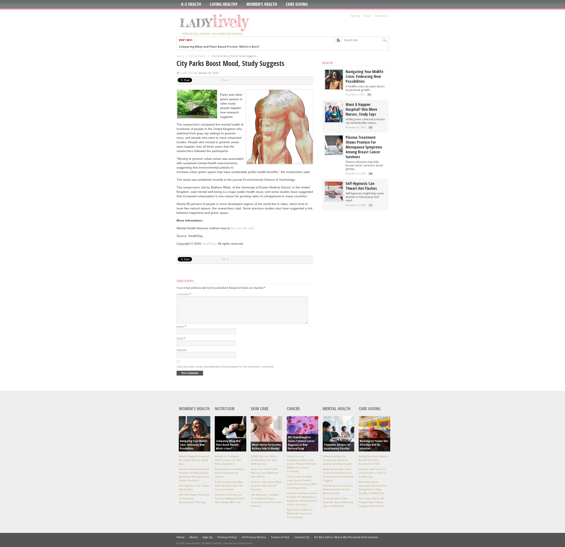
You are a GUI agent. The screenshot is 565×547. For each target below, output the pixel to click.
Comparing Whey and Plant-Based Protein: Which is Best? (228, 444)
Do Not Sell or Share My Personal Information (346, 537)
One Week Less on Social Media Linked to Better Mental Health (338, 489)
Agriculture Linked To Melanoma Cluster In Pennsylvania (300, 513)
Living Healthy (223, 4)
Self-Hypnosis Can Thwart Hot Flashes (361, 186)
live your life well (242, 228)
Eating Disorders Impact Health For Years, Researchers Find (373, 460)
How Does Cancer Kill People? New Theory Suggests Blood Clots (371, 502)
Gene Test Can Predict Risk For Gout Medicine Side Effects (264, 473)
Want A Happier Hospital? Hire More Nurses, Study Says (361, 109)
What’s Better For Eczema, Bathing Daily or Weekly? (266, 446)
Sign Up (355, 16)
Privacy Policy (227, 537)
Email (181, 338)
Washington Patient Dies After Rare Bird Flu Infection (374, 444)
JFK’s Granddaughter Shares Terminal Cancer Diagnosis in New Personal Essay (301, 442)
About (367, 16)
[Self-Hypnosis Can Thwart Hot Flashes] (334, 200)
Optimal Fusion (244, 543)
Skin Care (259, 409)
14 (370, 173)
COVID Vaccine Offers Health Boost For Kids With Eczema (264, 460)
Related (327, 63)
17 (370, 127)
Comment (184, 294)
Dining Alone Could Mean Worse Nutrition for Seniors (230, 473)
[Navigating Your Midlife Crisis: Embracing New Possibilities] (334, 88)
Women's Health (194, 409)
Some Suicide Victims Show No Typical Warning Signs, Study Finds (338, 502)
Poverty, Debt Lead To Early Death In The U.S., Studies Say (373, 473)
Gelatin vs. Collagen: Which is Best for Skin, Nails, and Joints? (228, 460)
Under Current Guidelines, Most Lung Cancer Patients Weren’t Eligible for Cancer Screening (301, 464)
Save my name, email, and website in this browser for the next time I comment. (225, 366)
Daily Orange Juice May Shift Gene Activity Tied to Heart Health (229, 485)
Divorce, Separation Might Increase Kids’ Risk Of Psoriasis (266, 485)
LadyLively (186, 73)
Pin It (225, 80)
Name (181, 327)
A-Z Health (191, 4)
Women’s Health (261, 4)
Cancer (293, 409)
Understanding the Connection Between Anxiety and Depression (337, 460)
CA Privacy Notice (253, 537)
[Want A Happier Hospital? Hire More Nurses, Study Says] (334, 121)
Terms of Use (280, 537)
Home (180, 56)
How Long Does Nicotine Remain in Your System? (213, 47)
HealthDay (209, 243)
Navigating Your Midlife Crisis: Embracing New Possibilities (364, 76)
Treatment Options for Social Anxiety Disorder (337, 446)
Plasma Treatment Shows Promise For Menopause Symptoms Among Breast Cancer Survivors (364, 147)
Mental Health (197, 56)
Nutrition (224, 409)
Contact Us (381, 16)
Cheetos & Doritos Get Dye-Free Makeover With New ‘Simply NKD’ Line (230, 498)
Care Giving (297, 4)
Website (182, 350)
